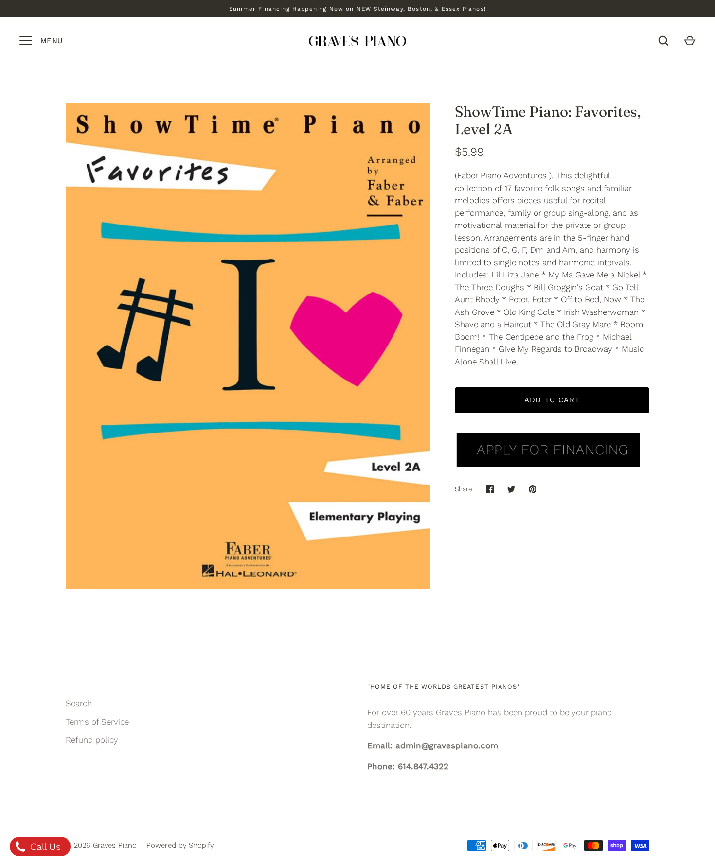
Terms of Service (97, 722)
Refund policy (92, 740)
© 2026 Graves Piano (101, 845)
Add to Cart (552, 400)
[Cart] (689, 41)
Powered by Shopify (180, 845)
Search (79, 703)
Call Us (44, 846)
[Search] (663, 41)
